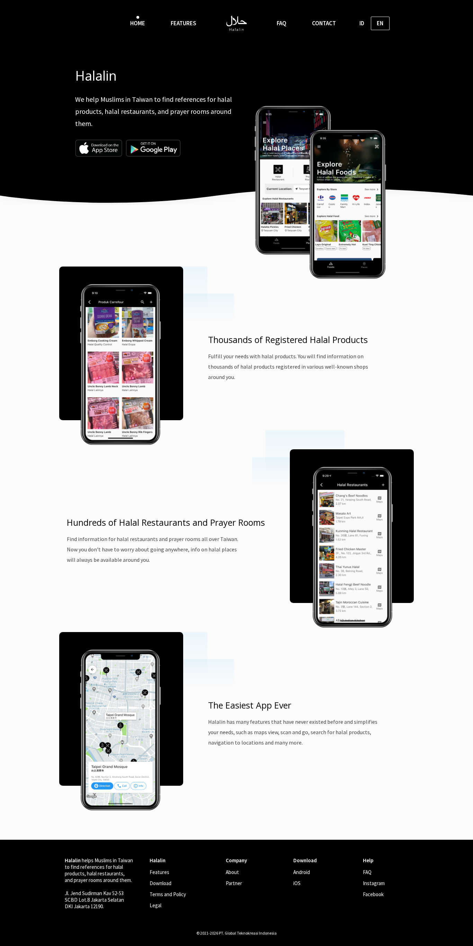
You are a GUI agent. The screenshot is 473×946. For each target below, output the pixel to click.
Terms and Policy (168, 894)
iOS (297, 883)
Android (301, 872)
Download (160, 883)
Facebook (373, 894)
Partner (234, 883)
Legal (155, 905)
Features (159, 872)
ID (361, 23)
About (232, 872)
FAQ (367, 872)
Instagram (374, 883)
